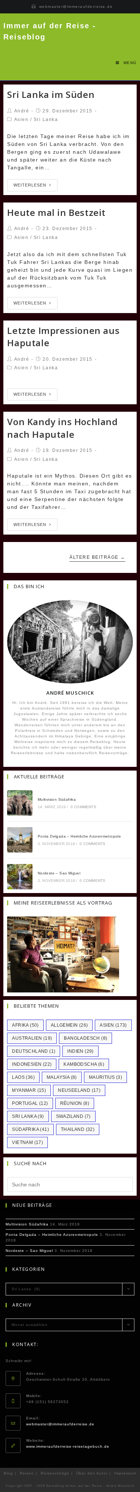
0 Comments (83, 807)
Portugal (30, 1103)
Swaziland (73, 1116)
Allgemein (69, 1025)
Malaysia (62, 1077)
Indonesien (32, 1064)
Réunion (74, 1103)
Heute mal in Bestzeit (56, 212)
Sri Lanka (46, 119)
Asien (21, 119)
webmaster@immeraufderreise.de (76, 6)
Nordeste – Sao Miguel (59, 873)
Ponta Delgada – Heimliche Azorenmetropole (79, 836)
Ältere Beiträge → (97, 557)
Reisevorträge (55, 1473)
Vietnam (27, 1142)
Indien (80, 1051)
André (21, 111)
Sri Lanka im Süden (50, 94)
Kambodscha (83, 1064)
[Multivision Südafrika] (19, 803)
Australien (32, 1038)
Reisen (27, 1473)
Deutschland (33, 1051)
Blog (8, 1473)
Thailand (77, 1129)
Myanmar (29, 1090)
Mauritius (105, 1077)
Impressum (125, 1473)
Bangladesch (85, 1038)
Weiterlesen (29, 185)
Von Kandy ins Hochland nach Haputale (62, 427)
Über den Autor (92, 1473)
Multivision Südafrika (57, 799)
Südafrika (30, 1129)
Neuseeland (79, 1090)
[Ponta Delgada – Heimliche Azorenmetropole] (19, 839)
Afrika (25, 1025)
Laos (23, 1077)
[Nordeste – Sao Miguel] (19, 876)
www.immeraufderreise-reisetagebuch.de (67, 1446)
